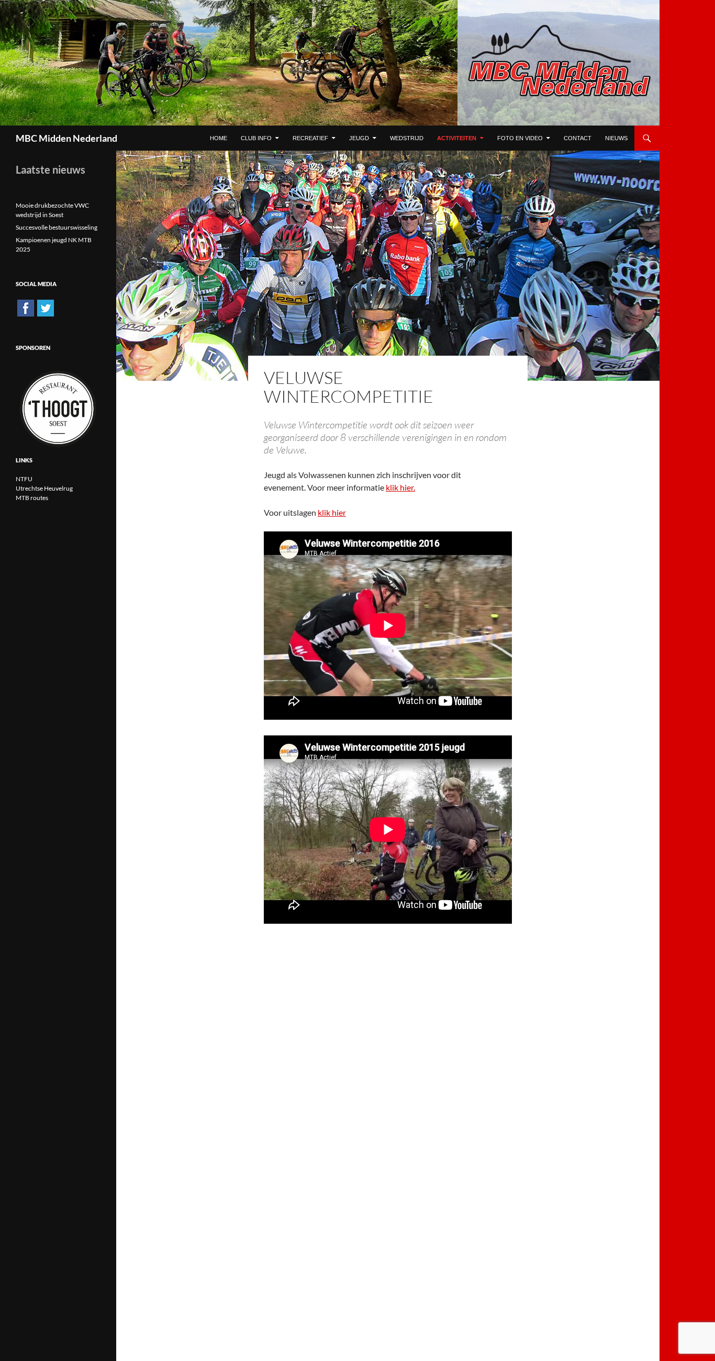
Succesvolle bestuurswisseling (56, 227)
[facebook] (26, 307)
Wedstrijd (406, 138)
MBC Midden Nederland (66, 138)
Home (218, 138)
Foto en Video (520, 138)
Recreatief (310, 138)
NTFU (24, 479)
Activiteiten (456, 138)
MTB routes (32, 498)
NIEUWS (616, 138)
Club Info (256, 138)
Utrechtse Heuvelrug (44, 488)
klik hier (332, 512)
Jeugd (359, 138)
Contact (577, 138)
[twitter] (45, 307)
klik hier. (400, 487)
